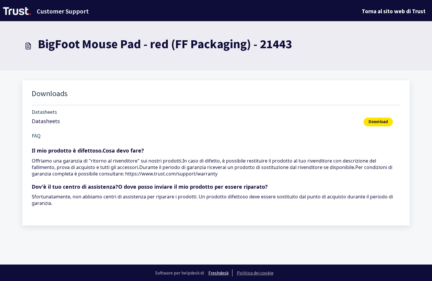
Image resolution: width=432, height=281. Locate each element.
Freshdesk (218, 273)
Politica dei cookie (255, 273)
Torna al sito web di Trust (394, 11)
